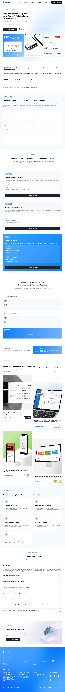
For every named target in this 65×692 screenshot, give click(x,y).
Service (54, 651)
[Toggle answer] (60, 566)
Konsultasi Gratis (11, 29)
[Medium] (50, 680)
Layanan (25, 2)
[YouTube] (58, 676)
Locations (60, 651)
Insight (44, 2)
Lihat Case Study (9, 417)
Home (20, 2)
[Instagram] (50, 676)
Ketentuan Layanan (52, 687)
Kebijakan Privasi (42, 687)
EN (49, 2)
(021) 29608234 (40, 674)
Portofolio (33, 2)
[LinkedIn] (54, 676)
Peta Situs (60, 687)
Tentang (39, 2)
